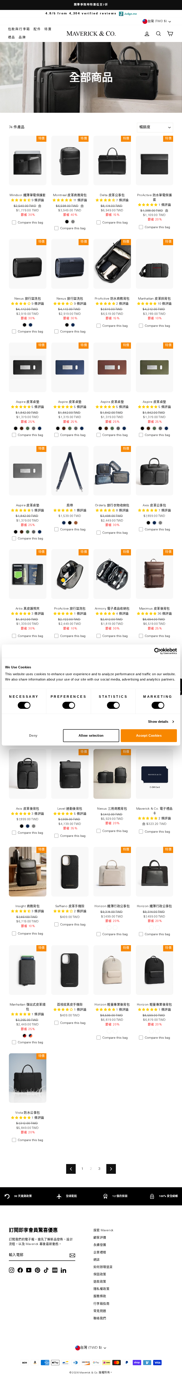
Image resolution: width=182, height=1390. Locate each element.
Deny (33, 735)
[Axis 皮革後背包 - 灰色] (34, 826)
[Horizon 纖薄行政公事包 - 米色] (109, 927)
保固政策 (99, 1274)
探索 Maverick (103, 1230)
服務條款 (99, 1296)
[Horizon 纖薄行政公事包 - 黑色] (115, 927)
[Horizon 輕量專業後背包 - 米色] (109, 1031)
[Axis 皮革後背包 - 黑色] (22, 826)
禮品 (12, 37)
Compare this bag (30, 222)
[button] (21, 200)
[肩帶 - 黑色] (70, 523)
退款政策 (99, 1281)
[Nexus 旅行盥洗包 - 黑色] (24, 325)
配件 (37, 29)
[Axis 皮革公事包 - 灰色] (160, 523)
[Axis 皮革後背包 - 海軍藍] (28, 826)
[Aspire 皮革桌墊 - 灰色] (34, 428)
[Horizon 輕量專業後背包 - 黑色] (115, 1031)
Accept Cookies (149, 735)
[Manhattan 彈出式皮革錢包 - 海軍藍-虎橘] (30, 1036)
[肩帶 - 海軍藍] (64, 523)
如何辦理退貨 (103, 1267)
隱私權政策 (101, 1289)
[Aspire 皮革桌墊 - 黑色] (16, 428)
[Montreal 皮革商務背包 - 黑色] (67, 222)
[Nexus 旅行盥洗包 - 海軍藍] (30, 325)
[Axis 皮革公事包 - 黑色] (148, 523)
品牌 (22, 37)
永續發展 (99, 1245)
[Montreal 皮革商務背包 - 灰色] (73, 222)
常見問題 (99, 1311)
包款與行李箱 (19, 29)
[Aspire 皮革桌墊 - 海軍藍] (40, 428)
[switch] (68, 705)
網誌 (96, 1260)
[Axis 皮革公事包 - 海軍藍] (154, 523)
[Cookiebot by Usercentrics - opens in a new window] (157, 651)
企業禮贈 (99, 1252)
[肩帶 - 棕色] (76, 523)
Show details (158, 721)
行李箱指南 (101, 1304)
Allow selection (91, 735)
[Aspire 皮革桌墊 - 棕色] (22, 428)
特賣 (48, 29)
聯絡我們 (99, 1318)
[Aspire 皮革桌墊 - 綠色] (28, 428)
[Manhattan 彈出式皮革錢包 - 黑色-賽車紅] (24, 1036)
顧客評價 (99, 1237)
